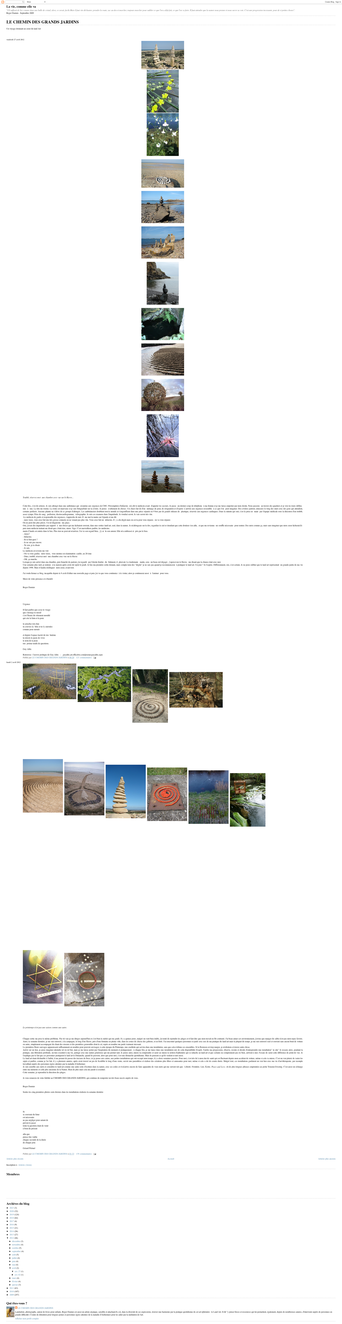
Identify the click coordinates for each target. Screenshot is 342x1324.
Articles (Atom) (25, 1164)
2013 (12, 1234)
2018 (12, 1217)
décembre (16, 1241)
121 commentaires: (84, 657)
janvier (15, 1284)
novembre (16, 1244)
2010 (12, 1291)
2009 (12, 1294)
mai (14, 1264)
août (14, 1254)
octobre (15, 1247)
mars (14, 1278)
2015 (12, 1227)
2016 (12, 1224)
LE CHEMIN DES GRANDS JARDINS (42, 22)
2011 (12, 1288)
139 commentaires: (84, 1153)
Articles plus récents (14, 1158)
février (15, 1281)
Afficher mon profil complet (27, 1318)
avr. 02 (18, 1274)
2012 (12, 1237)
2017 (12, 1221)
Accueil (171, 1158)
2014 (12, 1231)
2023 (12, 1207)
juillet (14, 1257)
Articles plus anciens (327, 1158)
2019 (12, 1214)
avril (14, 1267)
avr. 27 (18, 1271)
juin (14, 1261)
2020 (12, 1211)
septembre (16, 1251)
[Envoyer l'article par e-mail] (95, 657)
